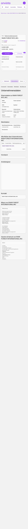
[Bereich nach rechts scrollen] (24, 81)
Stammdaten (10, 86)
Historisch (6, 81)
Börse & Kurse (3, 13)
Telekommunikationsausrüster (11, 35)
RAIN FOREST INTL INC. (23, 13)
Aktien (8, 13)
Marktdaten (16, 86)
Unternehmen (14, 81)
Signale (20, 53)
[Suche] (24, 7)
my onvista (13, 7)
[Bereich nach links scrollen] (2, 81)
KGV (2, 61)
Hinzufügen (7, 53)
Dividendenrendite (19, 56)
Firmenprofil (3, 86)
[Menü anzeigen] (2, 7)
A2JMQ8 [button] (5, 40)
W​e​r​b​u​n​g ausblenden (18, 23)
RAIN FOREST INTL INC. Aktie (15, 13)
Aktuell (7, 7)
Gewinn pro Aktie (19, 61)
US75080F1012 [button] (22, 40)
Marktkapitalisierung (5, 56)
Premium (19, 7)
